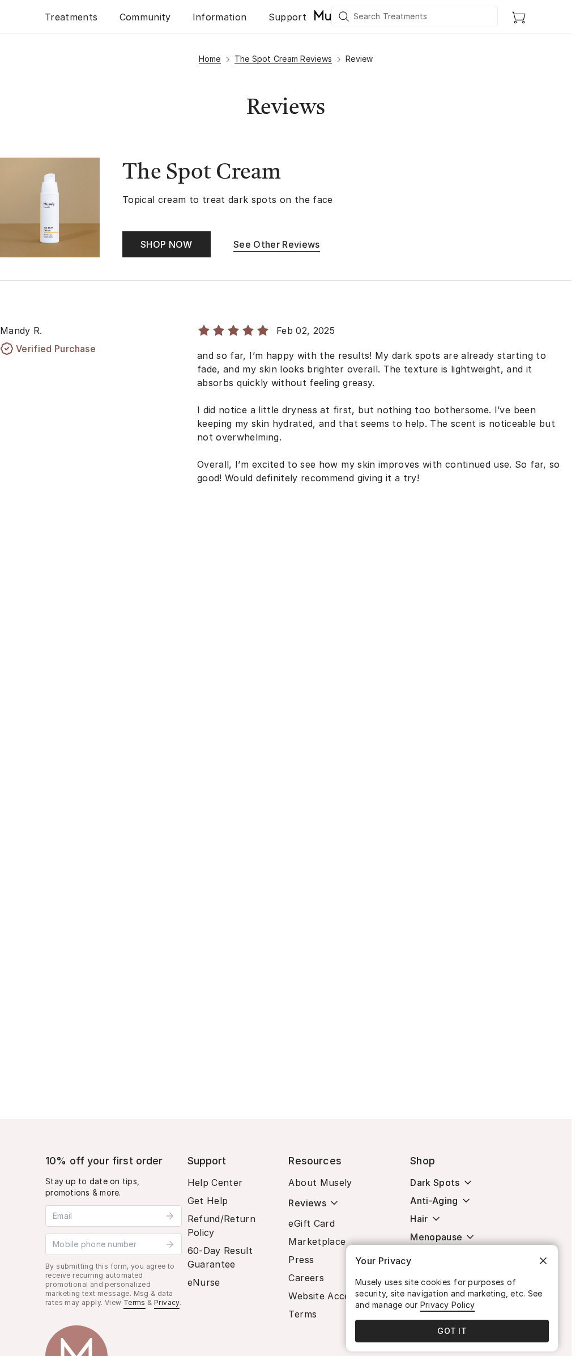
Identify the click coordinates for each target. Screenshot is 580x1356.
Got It (452, 1331)
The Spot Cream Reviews (283, 58)
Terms (134, 1302)
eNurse (203, 1282)
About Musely (320, 1182)
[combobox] (415, 16)
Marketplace (317, 1241)
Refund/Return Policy (221, 1225)
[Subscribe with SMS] (170, 1244)
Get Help (207, 1200)
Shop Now (166, 244)
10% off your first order (104, 1161)
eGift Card (311, 1223)
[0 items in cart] (519, 17)
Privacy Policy (447, 1305)
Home (210, 58)
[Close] (543, 1260)
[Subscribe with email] (170, 1216)
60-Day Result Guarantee (220, 1257)
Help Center (215, 1182)
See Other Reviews (276, 244)
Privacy (167, 1302)
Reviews (307, 1203)
